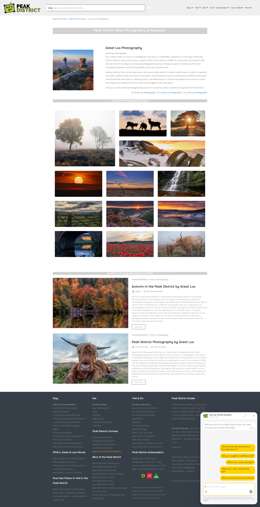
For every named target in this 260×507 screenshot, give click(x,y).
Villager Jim (137, 458)
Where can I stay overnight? (240, 462)
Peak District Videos (193, 464)
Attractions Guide (187, 408)
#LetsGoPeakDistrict (140, 279)
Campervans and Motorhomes (66, 415)
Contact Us (176, 447)
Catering (96, 415)
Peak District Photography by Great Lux (163, 342)
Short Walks (137, 443)
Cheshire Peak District (102, 437)
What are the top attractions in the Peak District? (236, 448)
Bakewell (70, 492)
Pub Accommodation (62, 439)
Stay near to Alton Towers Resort (67, 446)
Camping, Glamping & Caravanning (69, 418)
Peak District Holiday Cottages (66, 425)
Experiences (137, 418)
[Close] (254, 416)
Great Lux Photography (144, 92)
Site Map (190, 471)
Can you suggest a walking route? (237, 455)
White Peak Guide (187, 418)
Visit (197, 7)
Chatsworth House (61, 496)
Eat (204, 7)
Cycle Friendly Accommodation (67, 422)
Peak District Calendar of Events (67, 472)
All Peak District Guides (182, 404)
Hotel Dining (98, 418)
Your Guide (236, 7)
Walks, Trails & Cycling (142, 432)
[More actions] (249, 416)
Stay (189, 7)
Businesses (222, 7)
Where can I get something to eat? (235, 470)
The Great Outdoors (141, 425)
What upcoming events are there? (237, 478)
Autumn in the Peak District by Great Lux (163, 286)
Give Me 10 (196, 457)
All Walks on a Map (153, 443)
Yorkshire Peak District (102, 448)
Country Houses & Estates (143, 415)
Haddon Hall (58, 499)
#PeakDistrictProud (67, 462)
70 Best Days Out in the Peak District (69, 465)
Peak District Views (77, 19)
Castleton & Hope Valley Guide (193, 411)
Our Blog (176, 432)
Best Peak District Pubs (102, 481)
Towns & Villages (139, 429)
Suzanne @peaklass (150, 465)
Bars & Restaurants (101, 408)
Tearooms (96, 425)
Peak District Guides (191, 432)
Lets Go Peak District (193, 481)
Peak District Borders (62, 432)
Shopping (136, 422)
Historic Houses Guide (183, 415)
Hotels (55, 429)
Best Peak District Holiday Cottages (108, 473)
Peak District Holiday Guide (65, 408)
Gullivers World (79, 496)
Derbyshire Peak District (103, 441)
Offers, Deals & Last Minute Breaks (68, 458)
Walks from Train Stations (143, 436)
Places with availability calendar (67, 443)
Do (211, 7)
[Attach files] (206, 492)
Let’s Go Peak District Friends (151, 469)
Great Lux (150, 462)
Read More (138, 327)
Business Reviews (198, 428)
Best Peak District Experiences (106, 463)
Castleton (80, 492)
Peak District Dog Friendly (104, 470)
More (247, 7)
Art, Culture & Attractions (143, 411)
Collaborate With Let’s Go (183, 435)
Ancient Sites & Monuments (144, 408)
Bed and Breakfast (61, 411)
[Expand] (245, 416)
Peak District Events (141, 439)
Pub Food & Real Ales (102, 422)
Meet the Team (59, 19)
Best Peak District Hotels (103, 477)
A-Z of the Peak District (63, 469)
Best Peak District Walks (103, 484)
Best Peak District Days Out (104, 466)
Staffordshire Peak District (104, 444)
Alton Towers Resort (62, 489)
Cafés (95, 411)
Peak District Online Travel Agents (68, 436)
